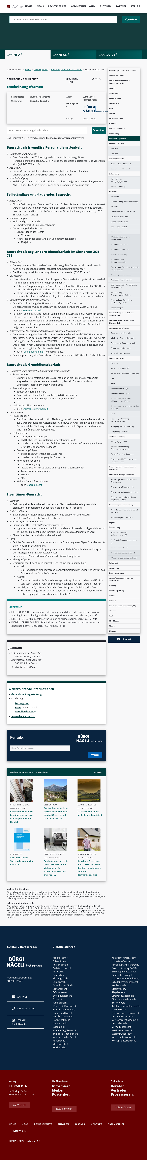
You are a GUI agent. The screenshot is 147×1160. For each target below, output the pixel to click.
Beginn (112, 522)
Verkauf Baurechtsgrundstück (123, 553)
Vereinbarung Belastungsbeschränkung (121, 293)
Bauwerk (114, 206)
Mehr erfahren (123, 1107)
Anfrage (21, 996)
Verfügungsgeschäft (119, 441)
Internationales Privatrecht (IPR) (122, 606)
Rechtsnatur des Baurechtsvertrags (125, 373)
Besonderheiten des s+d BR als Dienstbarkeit (122, 321)
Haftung (112, 585)
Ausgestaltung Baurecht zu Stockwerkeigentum (121, 301)
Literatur (113, 631)
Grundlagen (114, 93)
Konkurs (112, 600)
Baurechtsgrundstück (119, 548)
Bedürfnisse (115, 153)
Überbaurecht (34, 484)
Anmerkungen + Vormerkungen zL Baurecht (124, 511)
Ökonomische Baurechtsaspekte (124, 343)
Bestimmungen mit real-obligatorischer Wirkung (121, 399)
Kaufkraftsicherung (119, 254)
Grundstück (115, 196)
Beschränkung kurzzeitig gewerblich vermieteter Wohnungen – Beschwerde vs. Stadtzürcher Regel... (56, 868)
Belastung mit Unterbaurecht (122, 487)
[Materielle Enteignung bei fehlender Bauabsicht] (91, 790)
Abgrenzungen (115, 98)
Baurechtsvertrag (116, 358)
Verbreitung (114, 133)
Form (113, 414)
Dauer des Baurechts (119, 216)
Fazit (111, 616)
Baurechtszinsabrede (119, 249)
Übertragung (114, 527)
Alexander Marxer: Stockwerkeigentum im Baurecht (21, 861)
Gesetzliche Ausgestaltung (26, 694)
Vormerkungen (117, 308)
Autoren (105, 6)
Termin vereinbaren (19, 1022)
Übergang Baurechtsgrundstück (124, 558)
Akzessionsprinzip (32, 310)
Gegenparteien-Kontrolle (121, 333)
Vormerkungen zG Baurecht (122, 517)
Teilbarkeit (113, 563)
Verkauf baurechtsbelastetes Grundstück (121, 579)
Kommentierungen (83, 6)
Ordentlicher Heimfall (119, 221)
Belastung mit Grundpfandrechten (124, 492)
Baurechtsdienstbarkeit (35, 408)
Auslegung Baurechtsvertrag (122, 426)
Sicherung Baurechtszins (121, 275)
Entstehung (114, 174)
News (40, 6)
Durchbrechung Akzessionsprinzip (124, 201)
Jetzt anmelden (64, 1108)
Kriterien (114, 148)
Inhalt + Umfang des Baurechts (123, 338)
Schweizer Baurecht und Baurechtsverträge (119, 81)
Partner (121, 6)
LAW (97, 772)
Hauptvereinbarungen (120, 388)
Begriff (112, 88)
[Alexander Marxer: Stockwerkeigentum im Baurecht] (23, 839)
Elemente (113, 191)
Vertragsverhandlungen (119, 328)
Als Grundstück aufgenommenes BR (124, 541)
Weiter (95, 755)
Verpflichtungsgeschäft (120, 368)
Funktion (113, 123)
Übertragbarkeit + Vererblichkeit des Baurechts (124, 286)
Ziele (111, 108)
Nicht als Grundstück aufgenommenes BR (119, 533)
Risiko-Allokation (116, 118)
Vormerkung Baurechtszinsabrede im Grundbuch (125, 268)
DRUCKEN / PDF (72, 80)
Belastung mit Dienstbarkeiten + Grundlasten (124, 480)
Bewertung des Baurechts (121, 348)
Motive (112, 113)
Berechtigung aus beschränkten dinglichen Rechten (123, 498)
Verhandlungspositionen (120, 353)
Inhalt (113, 383)
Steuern (112, 611)
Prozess (112, 595)
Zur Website (19, 1105)
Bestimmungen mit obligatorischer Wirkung (125, 407)
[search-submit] (131, 19)
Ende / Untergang (116, 573)
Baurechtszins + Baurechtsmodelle (118, 260)
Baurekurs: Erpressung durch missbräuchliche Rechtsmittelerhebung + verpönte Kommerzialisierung (89, 868)
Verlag (135, 6)
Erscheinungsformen (117, 138)
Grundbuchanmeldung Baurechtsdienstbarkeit (120, 447)
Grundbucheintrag (118, 186)
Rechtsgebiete (57, 6)
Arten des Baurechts (23, 716)
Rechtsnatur (114, 103)
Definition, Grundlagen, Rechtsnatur (120, 238)
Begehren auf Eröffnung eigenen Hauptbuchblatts (124, 460)
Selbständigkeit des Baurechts (123, 211)
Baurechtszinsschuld (119, 244)
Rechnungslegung (116, 590)
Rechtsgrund (22, 703)
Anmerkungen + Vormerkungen (122, 505)
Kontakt (125, 639)
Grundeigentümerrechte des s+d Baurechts (122, 468)
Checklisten (114, 621)
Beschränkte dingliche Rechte (121, 474)
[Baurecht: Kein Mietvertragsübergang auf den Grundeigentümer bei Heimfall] (23, 790)
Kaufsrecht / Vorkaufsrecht (121, 280)
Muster (112, 626)
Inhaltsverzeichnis (116, 75)
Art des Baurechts (116, 143)
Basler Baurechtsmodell (120, 169)
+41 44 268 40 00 (25, 1008)
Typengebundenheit (33, 351)
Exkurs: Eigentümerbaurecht (122, 454)
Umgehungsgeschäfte (119, 431)
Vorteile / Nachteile (117, 128)
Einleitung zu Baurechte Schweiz (122, 70)
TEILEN (97, 79)
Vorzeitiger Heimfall (119, 227)
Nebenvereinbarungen (120, 393)
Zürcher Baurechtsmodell (121, 164)
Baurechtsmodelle (116, 158)
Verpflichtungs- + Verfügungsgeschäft (119, 180)
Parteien (114, 363)
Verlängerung (114, 568)
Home (28, 6)
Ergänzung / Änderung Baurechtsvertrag (120, 420)
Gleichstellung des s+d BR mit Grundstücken (121, 314)
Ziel (112, 378)
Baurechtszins (116, 232)
